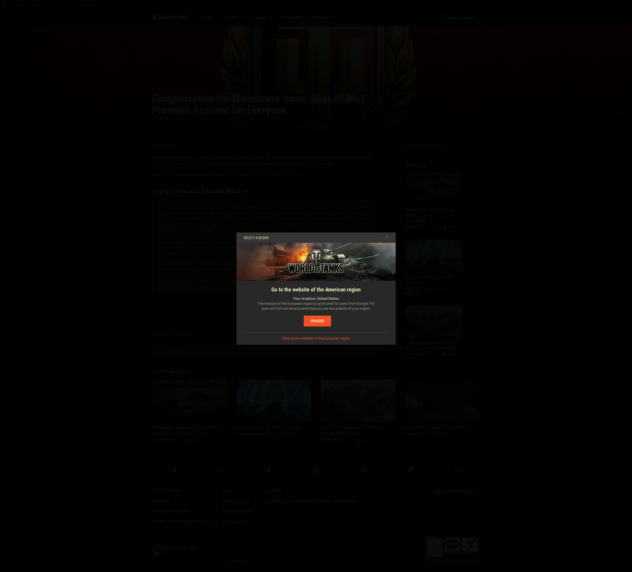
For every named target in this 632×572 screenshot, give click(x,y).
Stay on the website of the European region (316, 338)
